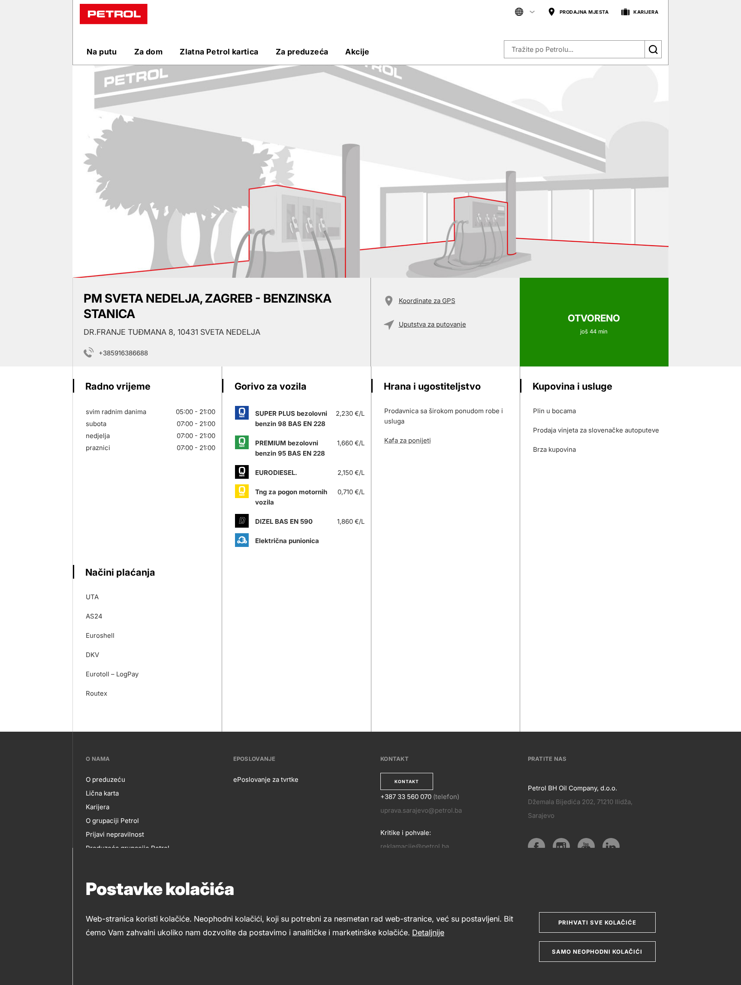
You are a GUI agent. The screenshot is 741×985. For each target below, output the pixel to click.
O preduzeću (105, 779)
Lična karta (102, 793)
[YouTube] (586, 846)
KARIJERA (645, 12)
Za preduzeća (302, 51)
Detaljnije (428, 932)
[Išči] (653, 49)
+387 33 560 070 (405, 797)
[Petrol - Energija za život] (114, 13)
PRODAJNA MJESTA (584, 12)
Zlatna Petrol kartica (219, 51)
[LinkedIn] (611, 846)
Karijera (97, 807)
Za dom (148, 51)
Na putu (102, 51)
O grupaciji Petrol (112, 821)
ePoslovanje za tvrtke (265, 779)
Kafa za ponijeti (407, 440)
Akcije (357, 51)
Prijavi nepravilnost (115, 834)
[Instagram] (561, 846)
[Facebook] (536, 846)
